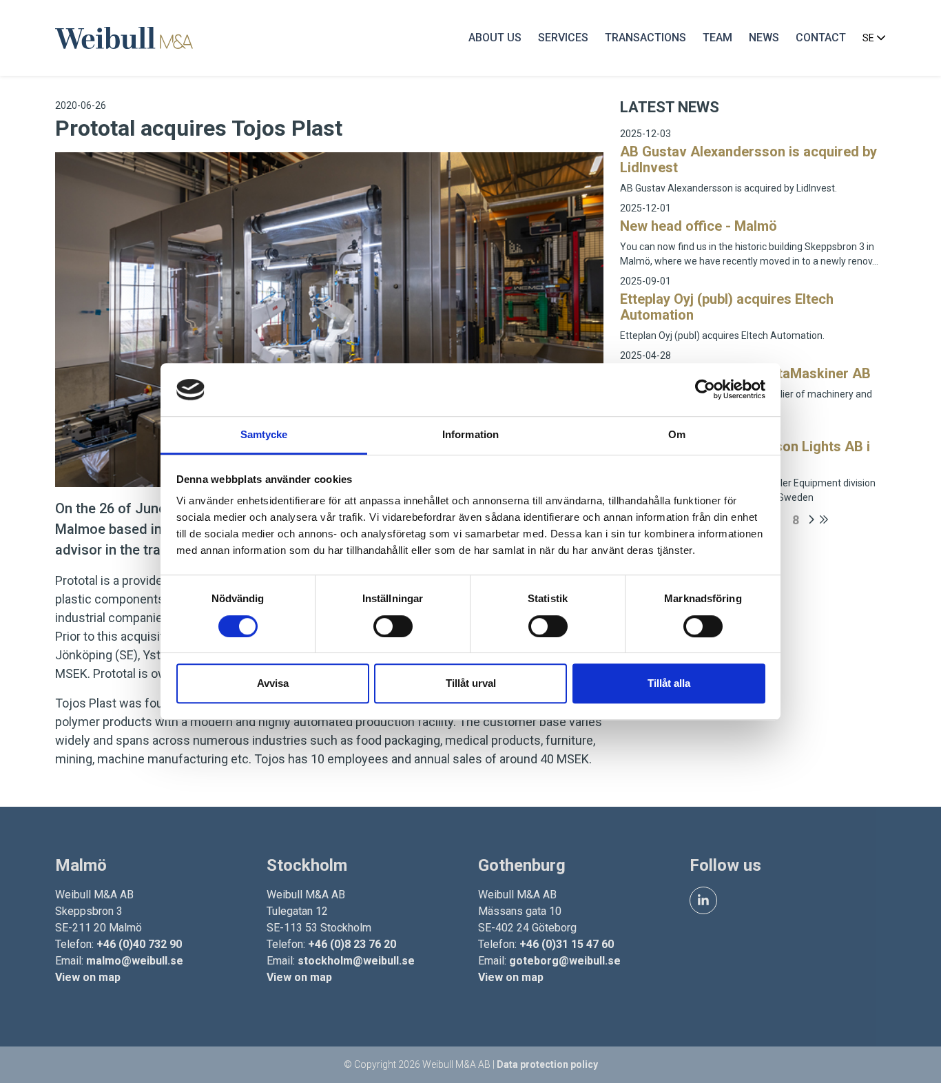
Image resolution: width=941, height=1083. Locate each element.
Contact (821, 37)
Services (563, 37)
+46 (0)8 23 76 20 (352, 944)
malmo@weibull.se (134, 960)
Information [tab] (470, 434)
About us (494, 37)
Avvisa (273, 683)
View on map (88, 977)
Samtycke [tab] (264, 434)
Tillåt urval (471, 683)
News (764, 37)
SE (869, 37)
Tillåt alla (669, 683)
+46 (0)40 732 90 (139, 944)
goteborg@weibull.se (565, 960)
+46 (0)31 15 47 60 (566, 944)
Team (717, 37)
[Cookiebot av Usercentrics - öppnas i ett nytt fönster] (705, 390)
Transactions (645, 37)
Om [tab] (676, 434)
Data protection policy (547, 1064)
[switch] (393, 626)
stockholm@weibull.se (356, 960)
